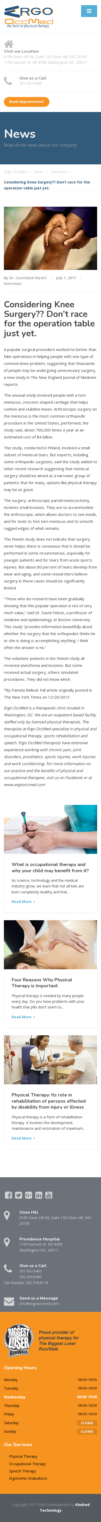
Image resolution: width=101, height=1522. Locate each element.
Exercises (12, 283)
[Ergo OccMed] (29, 16)
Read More (22, 901)
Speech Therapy (22, 1471)
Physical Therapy (23, 1456)
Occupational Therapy (27, 1463)
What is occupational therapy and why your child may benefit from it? (50, 867)
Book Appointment (26, 101)
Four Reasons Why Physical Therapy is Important (42, 983)
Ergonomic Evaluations (28, 1478)
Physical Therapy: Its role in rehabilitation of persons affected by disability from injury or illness (49, 1101)
